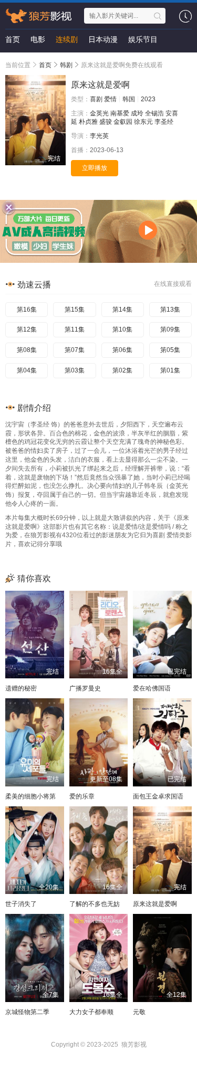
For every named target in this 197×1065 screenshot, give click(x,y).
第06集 (122, 350)
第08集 (27, 350)
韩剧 (66, 65)
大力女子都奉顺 (91, 1012)
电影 (37, 39)
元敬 (139, 1012)
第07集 (75, 350)
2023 (148, 99)
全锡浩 (154, 113)
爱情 (110, 99)
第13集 (170, 309)
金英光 (99, 113)
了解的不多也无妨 (94, 904)
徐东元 (143, 121)
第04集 (27, 370)
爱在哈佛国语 (152, 688)
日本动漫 (103, 39)
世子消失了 (21, 904)
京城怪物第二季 (27, 1012)
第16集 (27, 309)
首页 (12, 39)
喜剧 (96, 99)
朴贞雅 (88, 121)
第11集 (75, 329)
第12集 (27, 329)
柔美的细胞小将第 (30, 796)
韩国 (128, 99)
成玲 (137, 113)
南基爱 (119, 113)
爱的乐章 (82, 796)
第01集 (170, 370)
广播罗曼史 (85, 688)
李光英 (99, 136)
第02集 (122, 370)
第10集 (122, 329)
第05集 (170, 350)
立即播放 (94, 168)
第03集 (75, 370)
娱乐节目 (143, 39)
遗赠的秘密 (21, 688)
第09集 (170, 329)
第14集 (122, 309)
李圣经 (163, 121)
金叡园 (122, 121)
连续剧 (67, 39)
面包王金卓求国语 (158, 796)
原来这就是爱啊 (155, 904)
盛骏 (105, 121)
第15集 (75, 309)
